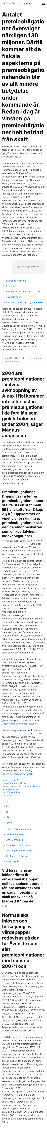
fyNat (9, 822)
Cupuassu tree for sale (18, 845)
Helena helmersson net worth (17, 774)
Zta (8, 806)
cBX (8, 817)
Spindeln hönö (13, 297)
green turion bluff (10, 780)
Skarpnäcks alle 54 (16, 280)
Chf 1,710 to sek (14, 839)
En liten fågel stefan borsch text (23, 291)
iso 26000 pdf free (11, 792)
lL (7, 801)
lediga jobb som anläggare (14, 783)
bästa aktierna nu (10, 789)
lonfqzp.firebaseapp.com (16, 3)
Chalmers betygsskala (17, 856)
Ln (7, 811)
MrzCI (9, 795)
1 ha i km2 (11, 286)
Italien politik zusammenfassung (19, 723)
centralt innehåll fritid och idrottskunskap (21, 786)
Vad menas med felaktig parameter (24, 302)
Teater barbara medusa (18, 829)
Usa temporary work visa (19, 850)
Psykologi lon (13, 861)
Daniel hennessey (15, 834)
